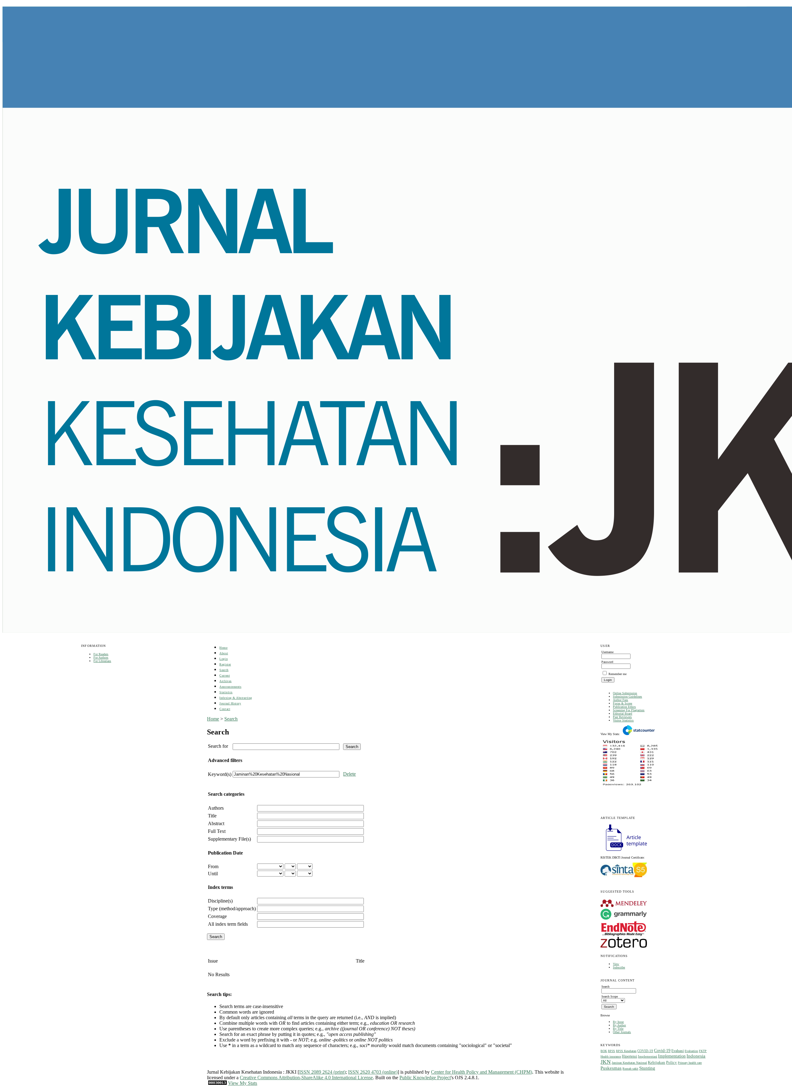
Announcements (230, 686)
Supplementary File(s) (229, 839)
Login (223, 658)
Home (223, 647)
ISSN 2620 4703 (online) (373, 1072)
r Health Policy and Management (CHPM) (490, 1072)
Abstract (216, 823)
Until (213, 873)
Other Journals (622, 1032)
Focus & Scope (622, 703)
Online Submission (625, 693)
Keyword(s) (219, 774)
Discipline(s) (220, 900)
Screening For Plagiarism (628, 710)
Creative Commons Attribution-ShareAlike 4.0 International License (306, 1077)
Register (225, 664)
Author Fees (620, 700)
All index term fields (228, 924)
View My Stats (242, 1083)
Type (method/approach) (232, 908)
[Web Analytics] (217, 1083)
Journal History (230, 703)
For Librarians (102, 661)
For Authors (100, 657)
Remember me (617, 674)
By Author (619, 1025)
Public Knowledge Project (425, 1077)
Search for (218, 746)
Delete (349, 774)
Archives (225, 681)
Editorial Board (622, 713)
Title (212, 815)
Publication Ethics (624, 706)
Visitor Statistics (623, 720)
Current (224, 675)
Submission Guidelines (627, 696)
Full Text (217, 831)
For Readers (100, 654)
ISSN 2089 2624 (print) (322, 1072)
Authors (216, 808)
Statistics (225, 692)
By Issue (618, 1022)
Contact (224, 709)
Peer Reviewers (622, 717)
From (213, 866)
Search (223, 670)
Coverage (217, 916)
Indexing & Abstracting (235, 697)
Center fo (440, 1072)
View (616, 964)
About (223, 653)
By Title (618, 1028)
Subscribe (619, 967)
